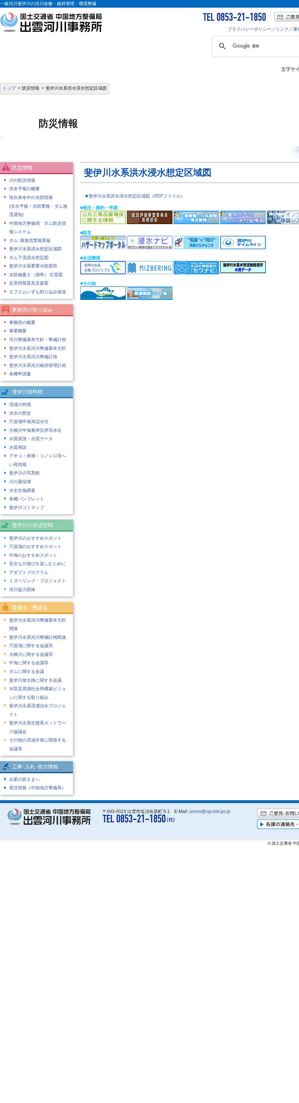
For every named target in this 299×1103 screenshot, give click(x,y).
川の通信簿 (20, 481)
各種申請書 (20, 373)
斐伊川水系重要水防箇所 (33, 266)
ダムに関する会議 (26, 671)
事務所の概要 (22, 322)
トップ (9, 88)
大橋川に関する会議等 (31, 654)
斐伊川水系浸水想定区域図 (35, 248)
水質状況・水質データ (31, 438)
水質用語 (18, 447)
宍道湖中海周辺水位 (28, 421)
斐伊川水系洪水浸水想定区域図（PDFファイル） (137, 196)
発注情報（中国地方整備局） (37, 787)
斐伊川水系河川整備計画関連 (37, 637)
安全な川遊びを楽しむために (37, 563)
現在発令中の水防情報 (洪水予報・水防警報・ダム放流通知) (38, 206)
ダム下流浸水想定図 (28, 257)
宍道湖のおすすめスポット (35, 546)
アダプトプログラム (28, 572)
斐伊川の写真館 (24, 473)
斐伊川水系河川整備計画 (33, 356)
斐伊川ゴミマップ (26, 507)
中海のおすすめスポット (33, 555)
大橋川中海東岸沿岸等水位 (35, 430)
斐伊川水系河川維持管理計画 (37, 365)
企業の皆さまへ (24, 779)
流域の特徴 (20, 404)
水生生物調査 (22, 490)
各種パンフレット (26, 498)
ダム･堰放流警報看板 (30, 240)
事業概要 (18, 330)
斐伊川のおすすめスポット (35, 538)
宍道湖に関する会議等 (31, 645)
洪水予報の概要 (24, 188)
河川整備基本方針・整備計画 (37, 339)
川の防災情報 (22, 180)
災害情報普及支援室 (28, 283)
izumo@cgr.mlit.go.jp (209, 811)
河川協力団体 (22, 589)
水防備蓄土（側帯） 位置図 (36, 274)
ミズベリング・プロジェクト (37, 580)
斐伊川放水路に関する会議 (35, 680)
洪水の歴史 (20, 413)
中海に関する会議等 (28, 662)
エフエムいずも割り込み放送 (37, 291)
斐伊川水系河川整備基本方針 (37, 348)
